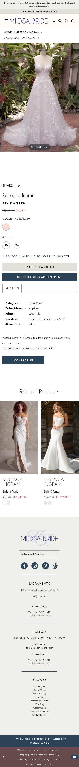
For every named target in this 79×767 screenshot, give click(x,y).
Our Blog (39, 704)
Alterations (39, 697)
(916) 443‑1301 (39, 596)
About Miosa (40, 690)
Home (8, 32)
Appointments (39, 708)
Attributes (12, 288)
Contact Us (23, 360)
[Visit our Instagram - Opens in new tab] (34, 565)
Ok (75, 757)
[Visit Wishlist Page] (66, 21)
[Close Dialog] (3, 757)
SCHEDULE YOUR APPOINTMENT (39, 277)
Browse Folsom (65, 2)
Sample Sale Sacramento (21, 38)
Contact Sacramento (39, 711)
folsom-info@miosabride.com (39, 647)
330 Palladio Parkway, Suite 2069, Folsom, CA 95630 (39, 638)
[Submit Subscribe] (56, 553)
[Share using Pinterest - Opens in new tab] (19, 185)
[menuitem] (6, 21)
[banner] (29, 21)
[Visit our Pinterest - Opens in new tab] (45, 565)
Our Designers (39, 686)
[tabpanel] (39, 97)
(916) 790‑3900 (39, 644)
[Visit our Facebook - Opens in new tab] (24, 565)
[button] (6, 21)
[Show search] (60, 21)
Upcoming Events (39, 700)
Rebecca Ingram (28, 32)
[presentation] (19, 437)
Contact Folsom (39, 715)
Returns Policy (39, 693)
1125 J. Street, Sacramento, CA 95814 (39, 590)
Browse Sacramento (39, 6)
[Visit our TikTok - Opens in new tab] (55, 565)
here (50, 764)
